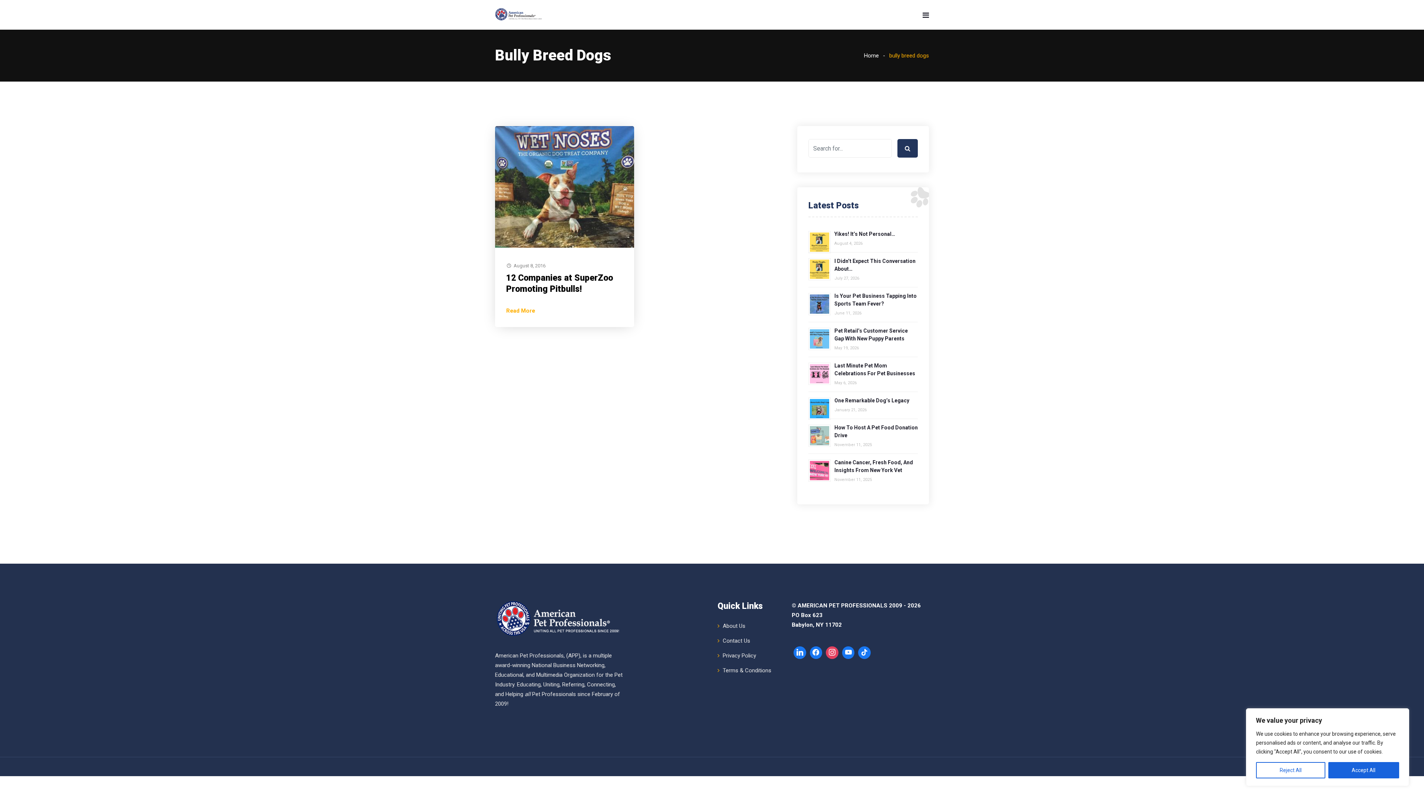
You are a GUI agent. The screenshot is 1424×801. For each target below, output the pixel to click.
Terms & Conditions (747, 670)
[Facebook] (816, 653)
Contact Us (736, 640)
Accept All (1363, 770)
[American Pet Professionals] (519, 14)
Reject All (1291, 770)
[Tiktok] (864, 653)
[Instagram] (832, 653)
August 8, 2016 (529, 265)
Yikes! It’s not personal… (864, 234)
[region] (1327, 747)
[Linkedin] (800, 653)
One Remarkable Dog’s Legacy (871, 400)
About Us (734, 626)
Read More (520, 310)
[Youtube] (848, 653)
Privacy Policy (739, 655)
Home (871, 55)
